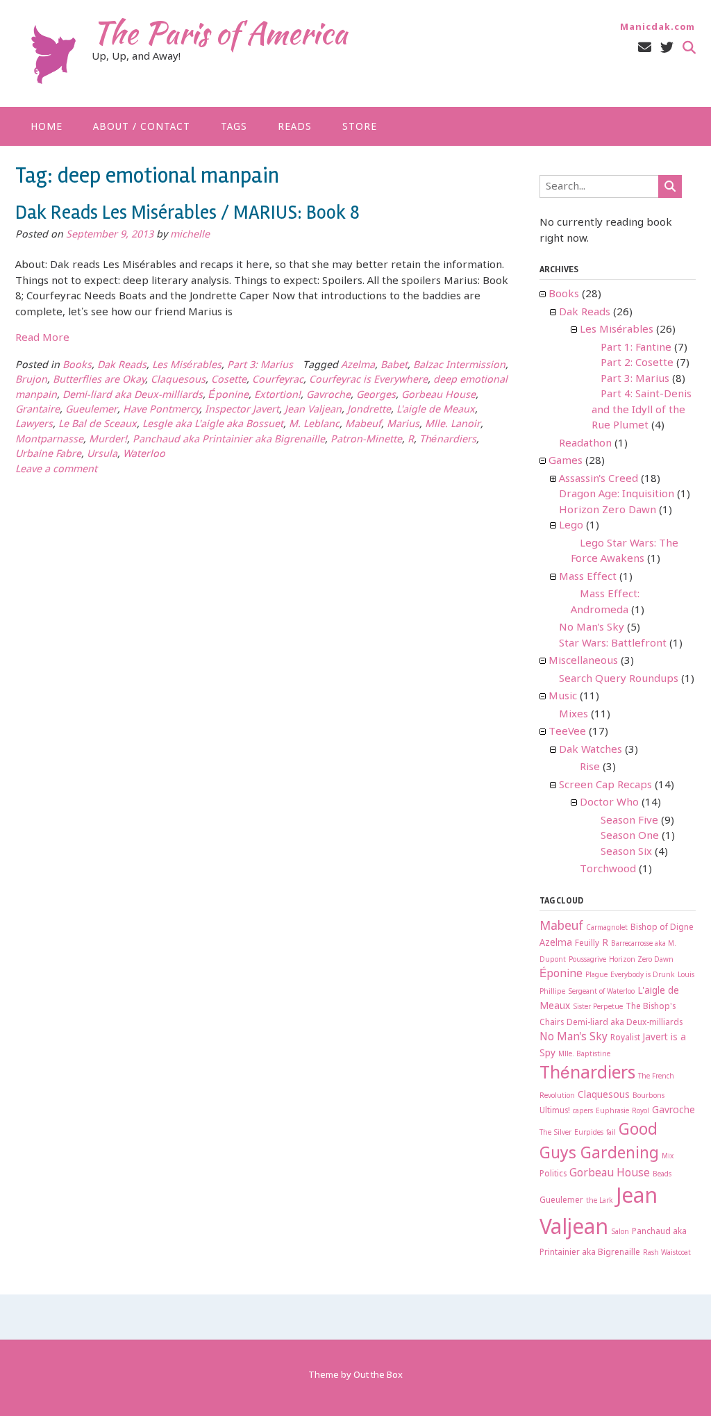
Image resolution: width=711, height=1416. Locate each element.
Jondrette (369, 410)
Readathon (585, 444)
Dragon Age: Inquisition (616, 494)
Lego (571, 526)
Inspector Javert (242, 410)
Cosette (228, 380)
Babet (394, 365)
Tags (234, 127)
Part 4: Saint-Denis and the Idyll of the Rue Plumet (642, 410)
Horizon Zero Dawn (607, 510)
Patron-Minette (366, 440)
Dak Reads (122, 365)
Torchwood (608, 869)
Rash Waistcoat (667, 1253)
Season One (630, 836)
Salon (620, 1232)
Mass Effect (588, 577)
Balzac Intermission (459, 365)
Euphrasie (612, 1111)
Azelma (358, 365)
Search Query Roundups (618, 679)
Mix (668, 1156)
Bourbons (648, 1096)
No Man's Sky (591, 628)
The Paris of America (219, 33)
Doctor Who (609, 803)
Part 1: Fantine (636, 348)
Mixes (573, 715)
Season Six (626, 852)
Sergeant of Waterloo (601, 992)
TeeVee (567, 732)
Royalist (625, 1038)
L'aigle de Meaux (435, 410)
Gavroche (328, 395)
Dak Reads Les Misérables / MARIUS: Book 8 (187, 212)
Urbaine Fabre (48, 454)
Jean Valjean (313, 410)
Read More (42, 338)
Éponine (228, 395)
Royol (640, 1111)
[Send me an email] (644, 48)
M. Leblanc (314, 424)
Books (77, 365)
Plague (596, 975)
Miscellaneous (583, 661)
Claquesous (178, 380)
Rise (590, 767)
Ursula (102, 454)
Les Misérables (186, 365)
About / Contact (141, 127)
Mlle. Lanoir (452, 424)
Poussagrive (587, 960)
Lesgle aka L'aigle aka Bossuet (212, 424)
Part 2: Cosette (637, 363)
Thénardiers (447, 440)
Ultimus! (554, 1111)
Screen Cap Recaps (605, 785)
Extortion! (277, 395)
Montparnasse (49, 440)
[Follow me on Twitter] (667, 48)
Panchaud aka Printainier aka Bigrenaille (229, 440)
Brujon (31, 380)
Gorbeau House (438, 395)
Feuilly (587, 943)
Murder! (108, 440)
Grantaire (37, 410)
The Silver (555, 1133)
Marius (403, 424)
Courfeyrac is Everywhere (368, 380)
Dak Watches (590, 750)
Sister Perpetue (598, 1007)
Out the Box (378, 1375)
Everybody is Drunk (642, 975)
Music (563, 696)
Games (566, 461)
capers (583, 1111)
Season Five (629, 821)
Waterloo (144, 454)
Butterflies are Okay (99, 380)
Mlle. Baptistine (584, 1054)
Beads (662, 1174)
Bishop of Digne (662, 927)
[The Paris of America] (53, 55)
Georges (376, 395)
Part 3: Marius (260, 365)
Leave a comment (56, 469)
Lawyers (34, 424)
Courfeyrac (277, 380)
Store (359, 127)
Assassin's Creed (598, 479)
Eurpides (588, 1133)
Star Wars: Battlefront (613, 644)
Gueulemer (91, 410)
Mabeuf (363, 424)
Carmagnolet (607, 928)
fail (611, 1133)
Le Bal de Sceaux (97, 424)
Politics (553, 1174)
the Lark (599, 1201)
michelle (190, 235)
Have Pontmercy (161, 410)
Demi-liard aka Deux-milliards (132, 395)
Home (46, 127)
